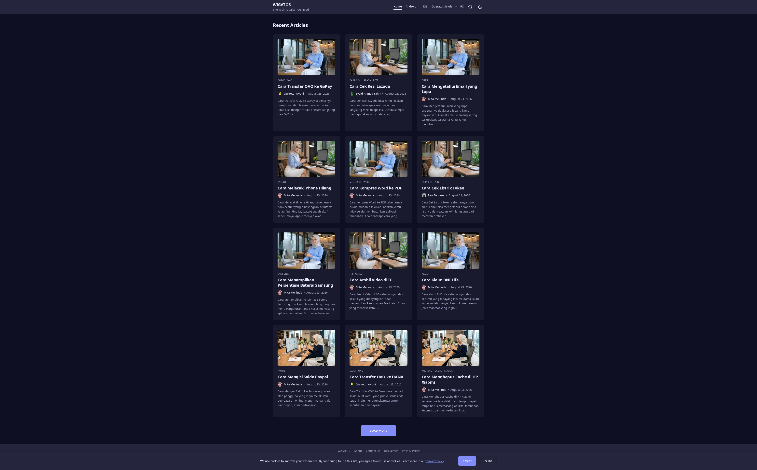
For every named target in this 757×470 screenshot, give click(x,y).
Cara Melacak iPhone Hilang (304, 188)
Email (425, 80)
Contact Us (373, 451)
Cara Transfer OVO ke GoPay (305, 86)
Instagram (356, 273)
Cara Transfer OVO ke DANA (376, 377)
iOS (425, 6)
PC (462, 6)
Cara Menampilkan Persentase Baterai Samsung (305, 282)
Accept (467, 461)
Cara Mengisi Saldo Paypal (303, 377)
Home (397, 6)
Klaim (425, 273)
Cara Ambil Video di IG (371, 280)
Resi (375, 80)
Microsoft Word (360, 181)
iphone (282, 181)
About (358, 451)
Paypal (281, 370)
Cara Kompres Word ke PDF (376, 188)
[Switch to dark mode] (480, 7)
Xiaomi (448, 370)
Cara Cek (355, 80)
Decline (487, 461)
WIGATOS (282, 4)
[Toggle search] (470, 6)
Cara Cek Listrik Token (443, 188)
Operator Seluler (443, 6)
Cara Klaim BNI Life (440, 280)
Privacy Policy (411, 451)
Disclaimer (391, 451)
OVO (289, 80)
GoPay (281, 80)
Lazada (367, 80)
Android (411, 6)
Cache (439, 370)
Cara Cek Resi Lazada (370, 86)
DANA (353, 370)
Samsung (283, 273)
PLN (436, 181)
